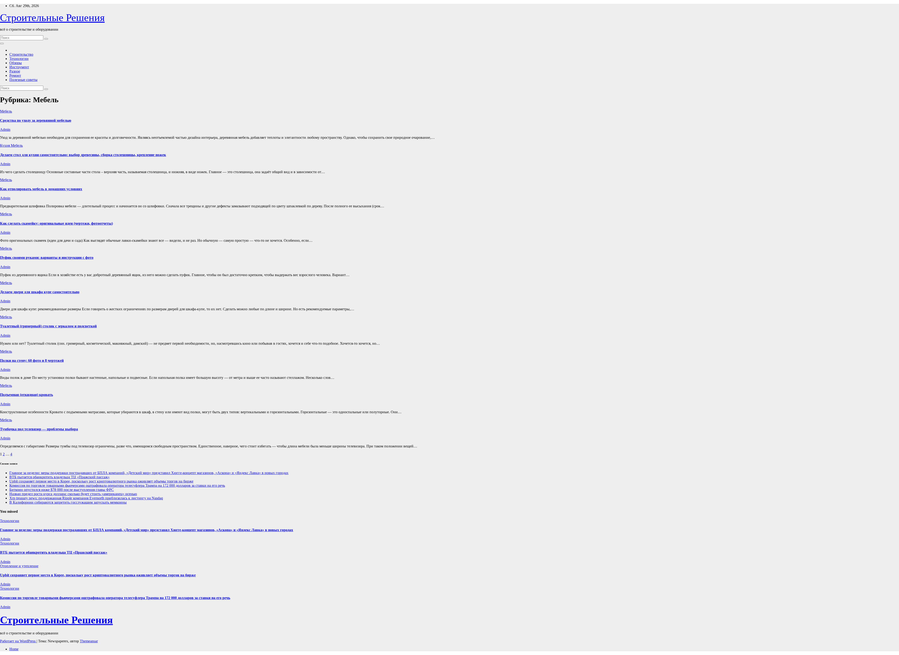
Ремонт (15, 75)
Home (13, 649)
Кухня (5, 145)
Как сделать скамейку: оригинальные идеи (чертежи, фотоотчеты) (56, 223)
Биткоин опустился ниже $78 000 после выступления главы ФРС (61, 490)
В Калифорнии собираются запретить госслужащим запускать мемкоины (68, 502)
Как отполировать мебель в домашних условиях (41, 189)
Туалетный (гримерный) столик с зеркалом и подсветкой (48, 326)
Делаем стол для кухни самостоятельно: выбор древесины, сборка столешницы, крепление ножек (83, 155)
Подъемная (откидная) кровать (26, 395)
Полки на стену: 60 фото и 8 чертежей (32, 360)
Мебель (6, 111)
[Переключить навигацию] (2, 43)
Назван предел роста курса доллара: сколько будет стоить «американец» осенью (73, 494)
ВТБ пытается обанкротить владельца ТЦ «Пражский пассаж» (59, 477)
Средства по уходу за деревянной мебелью (35, 120)
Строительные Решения (52, 17)
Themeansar (89, 641)
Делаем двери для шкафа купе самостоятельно (39, 292)
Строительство (21, 54)
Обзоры (15, 63)
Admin (5, 130)
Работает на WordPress (18, 641)
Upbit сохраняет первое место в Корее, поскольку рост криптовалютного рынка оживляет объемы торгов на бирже (101, 481)
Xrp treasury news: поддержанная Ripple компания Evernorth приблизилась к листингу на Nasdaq (86, 498)
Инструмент (19, 67)
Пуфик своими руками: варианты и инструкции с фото (46, 258)
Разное (14, 71)
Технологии (19, 59)
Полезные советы (23, 80)
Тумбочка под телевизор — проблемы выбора (39, 429)
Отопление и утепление (19, 566)
